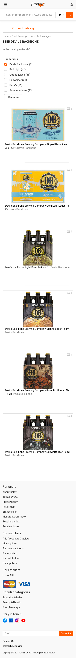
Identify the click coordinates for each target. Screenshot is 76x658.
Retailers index (11, 526)
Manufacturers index (14, 516)
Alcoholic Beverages (40, 36)
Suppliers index (11, 521)
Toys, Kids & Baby (12, 597)
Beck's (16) (16, 85)
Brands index (10, 511)
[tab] (38, 28)
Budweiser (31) (18, 80)
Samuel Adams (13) (21, 90)
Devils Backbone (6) (21, 64)
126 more (13, 97)
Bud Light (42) (18, 69)
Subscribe (66, 633)
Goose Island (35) (20, 74)
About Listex (10, 492)
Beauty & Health (12, 602)
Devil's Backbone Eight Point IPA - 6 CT (37, 267)
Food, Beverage (19, 36)
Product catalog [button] (22, 28)
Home (5, 36)
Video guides (10, 543)
